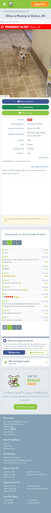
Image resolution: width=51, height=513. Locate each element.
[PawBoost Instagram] (15, 429)
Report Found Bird (33, 486)
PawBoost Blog (9, 427)
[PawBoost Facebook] (12, 429)
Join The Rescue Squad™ (25, 407)
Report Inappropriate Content (10, 22)
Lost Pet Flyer (8, 500)
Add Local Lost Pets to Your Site (15, 463)
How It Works (8, 446)
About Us (7, 443)
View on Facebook (26, 101)
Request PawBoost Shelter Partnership (17, 460)
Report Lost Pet (9, 472)
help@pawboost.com (21, 421)
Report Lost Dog (9, 474)
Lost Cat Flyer (32, 500)
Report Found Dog (10, 488)
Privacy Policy (8, 432)
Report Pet (40, 4)
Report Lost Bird (33, 472)
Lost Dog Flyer (9, 503)
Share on (21, 107)
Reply (46, 253)
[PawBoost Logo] (11, 4)
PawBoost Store (9, 448)
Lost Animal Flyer (33, 503)
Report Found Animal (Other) (37, 488)
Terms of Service (10, 434)
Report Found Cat (10, 491)
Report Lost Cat (9, 477)
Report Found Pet (10, 486)
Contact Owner (26, 113)
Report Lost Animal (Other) (36, 474)
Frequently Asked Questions (14, 424)
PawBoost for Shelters (12, 457)
